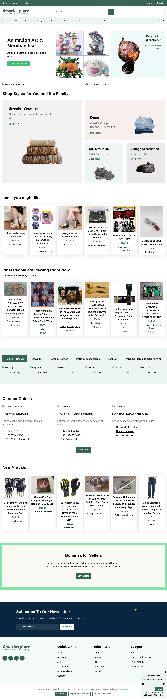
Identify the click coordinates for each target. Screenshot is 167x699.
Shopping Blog (64, 671)
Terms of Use (136, 666)
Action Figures (15, 521)
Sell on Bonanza (9, 3)
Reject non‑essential (79, 694)
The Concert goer (125, 435)
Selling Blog (63, 666)
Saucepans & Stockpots (97, 513)
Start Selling (83, 576)
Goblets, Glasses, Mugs (70, 327)
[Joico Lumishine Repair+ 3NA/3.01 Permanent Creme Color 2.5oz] (124, 308)
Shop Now (14, 124)
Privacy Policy (137, 662)
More (105, 21)
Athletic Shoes (15, 245)
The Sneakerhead (70, 435)
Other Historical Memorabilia (124, 248)
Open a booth (96, 566)
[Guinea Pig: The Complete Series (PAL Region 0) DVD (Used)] (43, 503)
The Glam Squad (70, 430)
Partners (98, 657)
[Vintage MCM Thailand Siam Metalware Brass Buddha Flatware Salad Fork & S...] (97, 308)
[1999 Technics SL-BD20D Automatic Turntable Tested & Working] (97, 230)
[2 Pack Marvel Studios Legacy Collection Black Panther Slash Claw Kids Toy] (15, 503)
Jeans (151, 524)
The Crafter (12, 430)
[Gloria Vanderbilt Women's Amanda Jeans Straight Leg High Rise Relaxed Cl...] (151, 503)
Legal (96, 652)
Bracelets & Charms (15, 321)
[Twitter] (10, 658)
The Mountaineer (125, 431)
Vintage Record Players (97, 246)
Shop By (161, 21)
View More (83, 450)
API (59, 662)
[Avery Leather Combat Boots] (70, 230)
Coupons (95, 21)
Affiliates (61, 657)
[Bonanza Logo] (15, 12)
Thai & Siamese (97, 323)
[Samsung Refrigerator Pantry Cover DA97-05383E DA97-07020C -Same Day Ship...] (124, 503)
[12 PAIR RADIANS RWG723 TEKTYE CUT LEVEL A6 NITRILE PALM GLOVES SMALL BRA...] (70, 503)
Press (97, 662)
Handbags (68, 21)
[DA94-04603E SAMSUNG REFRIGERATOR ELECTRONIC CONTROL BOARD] (151, 308)
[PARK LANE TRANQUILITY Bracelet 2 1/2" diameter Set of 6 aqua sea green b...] (15, 308)
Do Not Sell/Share (102, 694)
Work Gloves (69, 528)
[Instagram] (22, 658)
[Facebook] (4, 658)
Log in (149, 3)
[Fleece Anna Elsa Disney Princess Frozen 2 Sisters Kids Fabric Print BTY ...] (43, 308)
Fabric (42, 329)
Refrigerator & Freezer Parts (151, 326)
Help (26, 3)
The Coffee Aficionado (18, 439)
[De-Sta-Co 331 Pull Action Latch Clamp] (151, 230)
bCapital (98, 671)
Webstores (99, 666)
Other (124, 327)
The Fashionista (69, 439)
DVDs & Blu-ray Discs (42, 512)
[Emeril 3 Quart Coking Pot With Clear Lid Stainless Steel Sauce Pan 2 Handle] (97, 503)
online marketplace (69, 563)
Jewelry (82, 21)
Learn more (125, 689)
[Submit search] (111, 12)
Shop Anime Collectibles (20, 63)
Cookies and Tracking (141, 657)
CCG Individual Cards (42, 251)
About (60, 652)
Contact (61, 676)
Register (161, 3)
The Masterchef (14, 435)
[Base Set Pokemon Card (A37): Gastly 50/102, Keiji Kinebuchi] (43, 230)
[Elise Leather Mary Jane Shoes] (15, 230)
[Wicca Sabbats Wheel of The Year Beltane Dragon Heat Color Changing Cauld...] (70, 308)
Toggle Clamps (151, 252)
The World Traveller (126, 427)
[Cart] (162, 11)
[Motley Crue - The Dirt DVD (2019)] (124, 230)
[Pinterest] (16, 658)
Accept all (60, 694)
